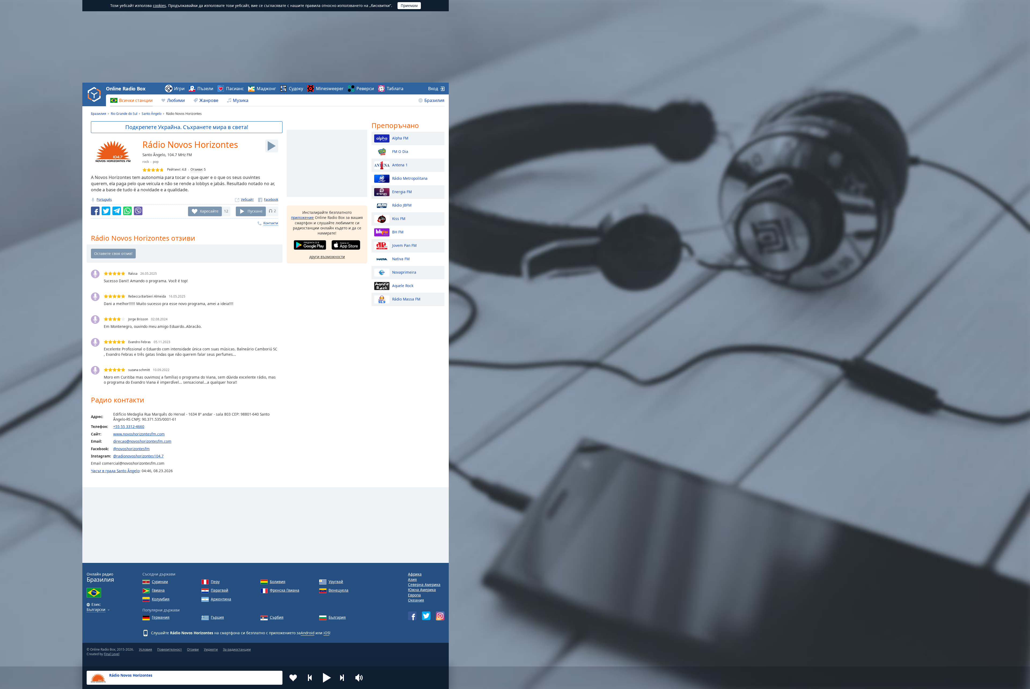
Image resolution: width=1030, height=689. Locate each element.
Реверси (365, 88)
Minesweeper (330, 88)
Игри (179, 88)
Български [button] (96, 609)
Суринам (160, 581)
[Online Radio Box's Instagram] (440, 615)
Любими (176, 100)
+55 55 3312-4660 (128, 426)
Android (307, 632)
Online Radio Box (125, 88)
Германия (161, 617)
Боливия (277, 581)
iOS (326, 632)
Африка (415, 574)
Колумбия (161, 599)
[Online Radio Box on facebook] (412, 615)
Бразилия (434, 100)
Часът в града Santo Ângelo (115, 470)
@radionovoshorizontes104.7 (138, 456)
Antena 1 (400, 164)
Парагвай (219, 590)
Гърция (217, 617)
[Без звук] (360, 677)
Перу (215, 581)
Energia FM (402, 191)
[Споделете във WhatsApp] (127, 211)
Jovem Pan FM (404, 245)
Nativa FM (401, 258)
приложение (302, 217)
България (337, 617)
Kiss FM (398, 218)
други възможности (327, 256)
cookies (159, 5)
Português (104, 199)
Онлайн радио (100, 577)
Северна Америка (424, 584)
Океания (416, 600)
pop (156, 161)
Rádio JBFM (401, 204)
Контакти (270, 223)
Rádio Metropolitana (410, 178)
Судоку (296, 88)
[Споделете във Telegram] (116, 211)
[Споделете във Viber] (138, 211)
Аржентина (221, 599)
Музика (240, 100)
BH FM (397, 231)
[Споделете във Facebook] (95, 211)
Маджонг (266, 88)
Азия (412, 579)
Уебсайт (247, 199)
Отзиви (196, 169)
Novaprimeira (404, 271)
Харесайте (209, 210)
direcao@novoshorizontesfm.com (142, 441)
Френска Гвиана (284, 590)
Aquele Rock (402, 285)
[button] (327, 677)
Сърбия (277, 617)
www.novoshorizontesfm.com (139, 434)
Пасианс (235, 88)
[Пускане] (271, 146)
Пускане (255, 210)
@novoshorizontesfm (131, 448)
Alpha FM (400, 137)
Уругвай (336, 581)
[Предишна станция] (310, 677)
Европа (414, 595)
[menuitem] (131, 100)
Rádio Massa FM (406, 298)
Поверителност (169, 649)
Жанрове (208, 100)
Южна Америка (422, 589)
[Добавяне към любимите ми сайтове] (293, 677)
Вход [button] (433, 88)
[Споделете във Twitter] (106, 211)
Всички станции (136, 100)
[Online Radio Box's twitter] (426, 615)
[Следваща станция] (343, 677)
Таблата (395, 88)
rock (145, 161)
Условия (145, 649)
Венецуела (338, 590)
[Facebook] (268, 199)
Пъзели (205, 88)
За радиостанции (237, 649)
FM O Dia (400, 151)
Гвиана (158, 590)
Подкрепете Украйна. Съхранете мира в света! (186, 127)
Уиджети (211, 649)
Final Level (111, 654)
